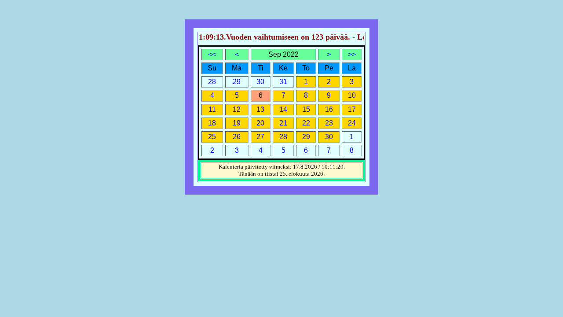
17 (352, 109)
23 (329, 123)
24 (352, 123)
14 (283, 109)
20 (260, 123)
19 (237, 123)
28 (283, 136)
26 (237, 136)
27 (260, 136)
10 (352, 95)
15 (306, 109)
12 (237, 109)
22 (306, 123)
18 (212, 123)
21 (283, 123)
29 (306, 136)
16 (329, 109)
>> (352, 54)
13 (260, 109)
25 (212, 136)
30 (329, 136)
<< (212, 54)
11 (212, 109)
